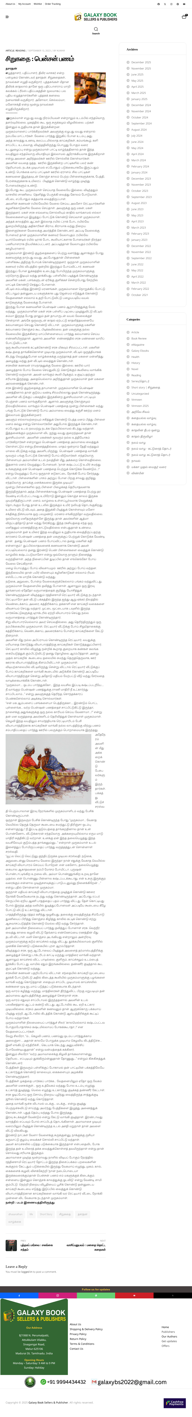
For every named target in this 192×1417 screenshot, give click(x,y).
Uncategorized (140, 394)
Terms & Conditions (82, 1344)
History (135, 363)
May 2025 (137, 81)
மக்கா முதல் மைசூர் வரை (148, 467)
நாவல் (135, 461)
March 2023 (138, 227)
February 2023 (140, 233)
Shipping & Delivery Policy (86, 1329)
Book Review (138, 338)
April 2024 (137, 154)
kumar (61, 51)
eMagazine (137, 345)
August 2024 (139, 130)
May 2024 (137, 148)
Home (165, 1327)
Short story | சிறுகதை (145, 387)
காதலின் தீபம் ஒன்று (145, 430)
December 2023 (141, 179)
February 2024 (140, 166)
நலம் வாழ (138, 443)
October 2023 (139, 191)
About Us (75, 1324)
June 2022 (137, 264)
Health (135, 357)
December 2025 (141, 62)
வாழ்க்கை (14, 1222)
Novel (134, 369)
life (31, 1214)
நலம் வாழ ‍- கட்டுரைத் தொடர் (151, 449)
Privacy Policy (78, 1334)
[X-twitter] (165, 4)
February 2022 (140, 289)
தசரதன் (82, 1214)
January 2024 (139, 172)
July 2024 (136, 136)
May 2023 (137, 215)
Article (10, 51)
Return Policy (78, 1339)
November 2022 (141, 252)
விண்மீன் (137, 473)
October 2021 (139, 295)
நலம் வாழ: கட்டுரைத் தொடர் (150, 455)
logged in (26, 1272)
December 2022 (141, 246)
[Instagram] (171, 4)
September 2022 (141, 258)
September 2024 (141, 123)
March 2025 (138, 93)
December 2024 (141, 105)
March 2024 (138, 160)
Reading (21, 51)
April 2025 (137, 87)
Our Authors (169, 1336)
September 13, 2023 (39, 51)
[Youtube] (184, 4)
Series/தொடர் (140, 381)
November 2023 (141, 185)
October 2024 (139, 117)
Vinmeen (136, 400)
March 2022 (138, 282)
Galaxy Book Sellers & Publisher (48, 1402)
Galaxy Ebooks (140, 351)
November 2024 (141, 111)
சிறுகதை (65, 1214)
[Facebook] (158, 4)
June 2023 (137, 209)
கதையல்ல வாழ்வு (143, 418)
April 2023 (137, 221)
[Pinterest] (178, 4)
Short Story (46, 1214)
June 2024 (137, 142)
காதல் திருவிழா (142, 436)
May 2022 (137, 270)
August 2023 (139, 203)
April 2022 (137, 276)
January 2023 (139, 240)
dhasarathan (15, 1214)
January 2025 (139, 99)
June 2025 (137, 74)
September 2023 (141, 197)
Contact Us (76, 1349)
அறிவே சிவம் (140, 412)
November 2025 (141, 68)
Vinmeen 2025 (140, 406)
